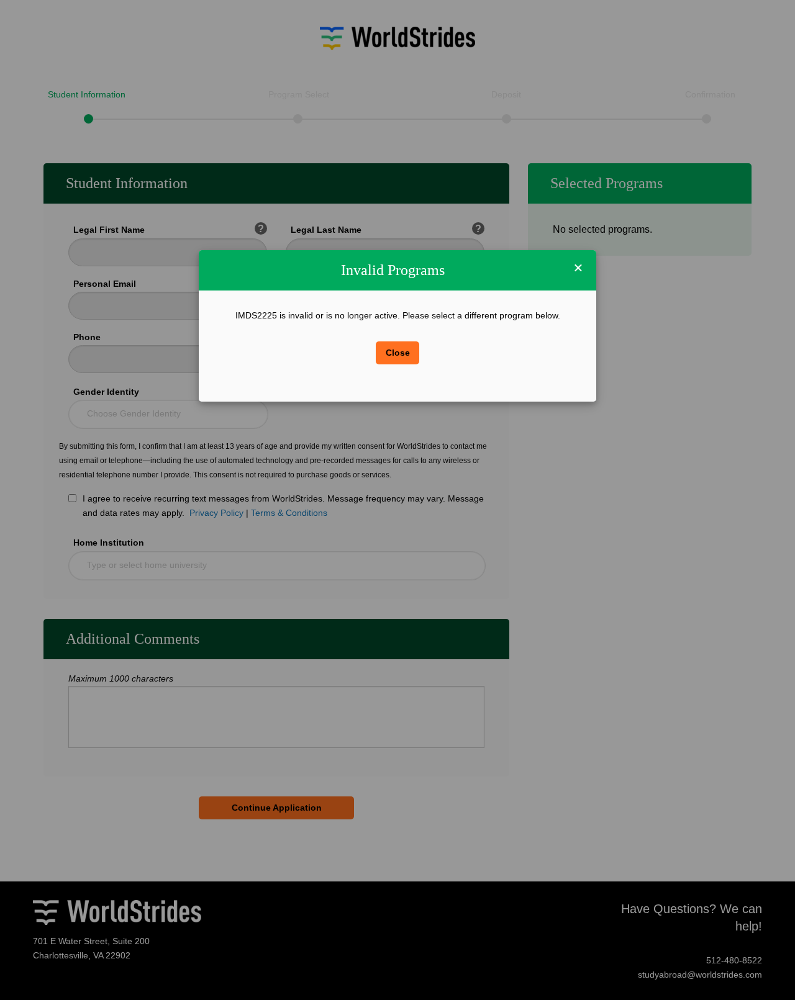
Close (398, 353)
